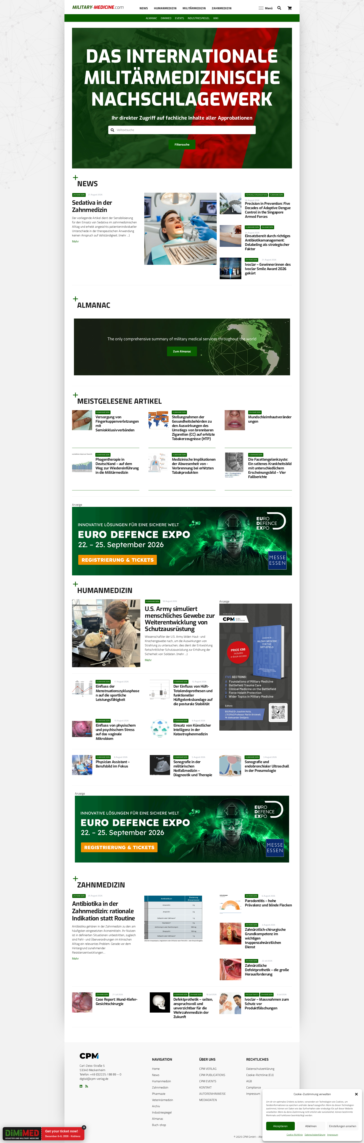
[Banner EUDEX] (182, 574)
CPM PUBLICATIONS (212, 1075)
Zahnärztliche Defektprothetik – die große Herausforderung (267, 970)
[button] (356, 1094)
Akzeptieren (280, 1126)
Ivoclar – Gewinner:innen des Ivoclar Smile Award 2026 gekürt (268, 269)
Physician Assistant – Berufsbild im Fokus (113, 764)
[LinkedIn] (81, 1086)
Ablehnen (311, 1126)
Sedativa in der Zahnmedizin (92, 206)
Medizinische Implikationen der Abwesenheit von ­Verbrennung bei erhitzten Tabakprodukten (194, 466)
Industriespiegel (162, 1112)
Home (156, 1068)
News (155, 1075)
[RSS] (86, 1086)
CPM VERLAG (208, 1068)
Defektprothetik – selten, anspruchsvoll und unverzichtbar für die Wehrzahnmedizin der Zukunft (193, 1008)
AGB (249, 1081)
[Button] (290, 8)
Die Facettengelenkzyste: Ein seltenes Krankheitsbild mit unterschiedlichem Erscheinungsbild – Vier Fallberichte (270, 468)
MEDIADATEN (208, 1100)
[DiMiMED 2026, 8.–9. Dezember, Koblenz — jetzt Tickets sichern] (17, 1133)
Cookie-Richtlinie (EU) (260, 1075)
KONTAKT (205, 1087)
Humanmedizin (161, 1081)
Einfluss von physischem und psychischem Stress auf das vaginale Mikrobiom (116, 732)
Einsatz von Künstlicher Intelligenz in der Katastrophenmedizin (192, 729)
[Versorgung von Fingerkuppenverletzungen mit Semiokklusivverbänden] (82, 420)
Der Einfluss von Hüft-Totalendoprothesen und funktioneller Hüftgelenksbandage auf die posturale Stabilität (193, 695)
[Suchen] (112, 130)
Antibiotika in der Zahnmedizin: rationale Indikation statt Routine (103, 911)
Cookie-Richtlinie (295, 1134)
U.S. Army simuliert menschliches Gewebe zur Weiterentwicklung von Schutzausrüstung (180, 619)
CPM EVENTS (207, 1081)
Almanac (157, 1118)
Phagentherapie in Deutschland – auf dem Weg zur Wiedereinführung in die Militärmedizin (117, 466)
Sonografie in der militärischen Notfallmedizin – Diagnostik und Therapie (192, 768)
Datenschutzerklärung (315, 1134)
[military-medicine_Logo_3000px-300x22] (98, 7)
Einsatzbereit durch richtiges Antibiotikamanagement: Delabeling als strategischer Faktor (267, 242)
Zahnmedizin (160, 1087)
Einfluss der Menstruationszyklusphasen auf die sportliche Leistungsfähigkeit (117, 693)
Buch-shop (159, 1125)
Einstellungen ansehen (342, 1126)
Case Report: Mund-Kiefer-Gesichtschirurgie (116, 1001)
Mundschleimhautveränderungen (269, 419)
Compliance (253, 1087)
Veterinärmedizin (162, 1100)
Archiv (156, 1106)
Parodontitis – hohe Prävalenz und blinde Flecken (268, 903)
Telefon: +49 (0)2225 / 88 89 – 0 (100, 1074)
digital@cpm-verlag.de (94, 1078)
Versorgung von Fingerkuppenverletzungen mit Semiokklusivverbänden (117, 423)
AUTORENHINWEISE (212, 1093)
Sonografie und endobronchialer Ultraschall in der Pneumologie (267, 766)
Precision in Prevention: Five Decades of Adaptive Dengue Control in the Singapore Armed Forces (267, 210)
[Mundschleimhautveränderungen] (235, 420)
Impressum (332, 1134)
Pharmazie (158, 1093)
